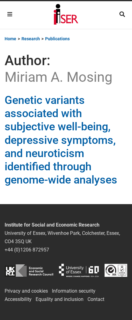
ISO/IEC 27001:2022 (115, 270)
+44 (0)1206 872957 (27, 250)
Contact (95, 299)
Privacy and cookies (26, 291)
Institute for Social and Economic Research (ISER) (66, 15)
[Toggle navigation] (10, 14)
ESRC (29, 270)
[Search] (122, 14)
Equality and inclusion (59, 299)
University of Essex (79, 270)
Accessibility (18, 299)
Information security (73, 291)
